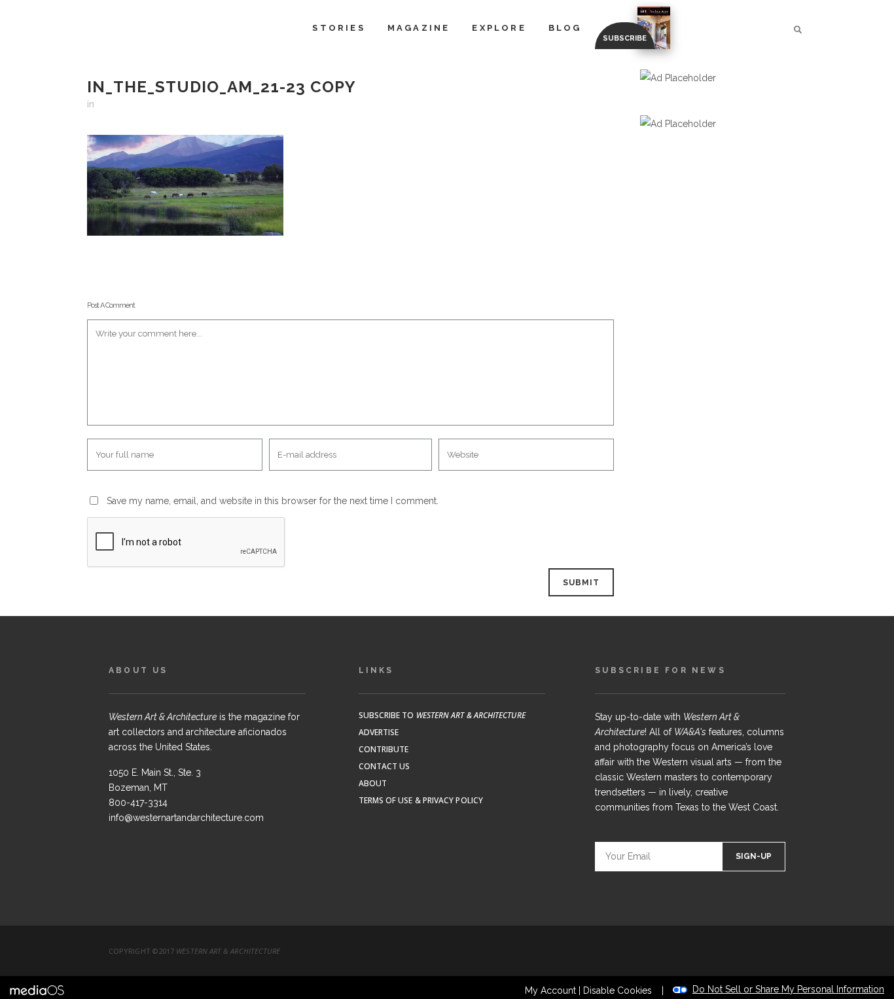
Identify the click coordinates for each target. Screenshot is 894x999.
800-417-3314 (138, 802)
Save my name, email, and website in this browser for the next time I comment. (272, 501)
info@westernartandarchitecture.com (186, 817)
